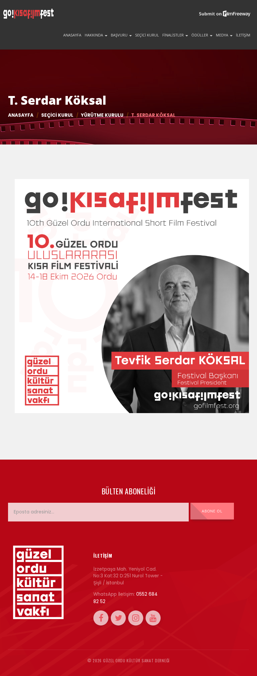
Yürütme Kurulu (102, 115)
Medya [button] (222, 34)
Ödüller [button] (200, 34)
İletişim (243, 34)
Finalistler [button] (173, 34)
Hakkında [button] (94, 34)
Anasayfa (72, 34)
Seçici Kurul (147, 34)
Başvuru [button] (119, 34)
